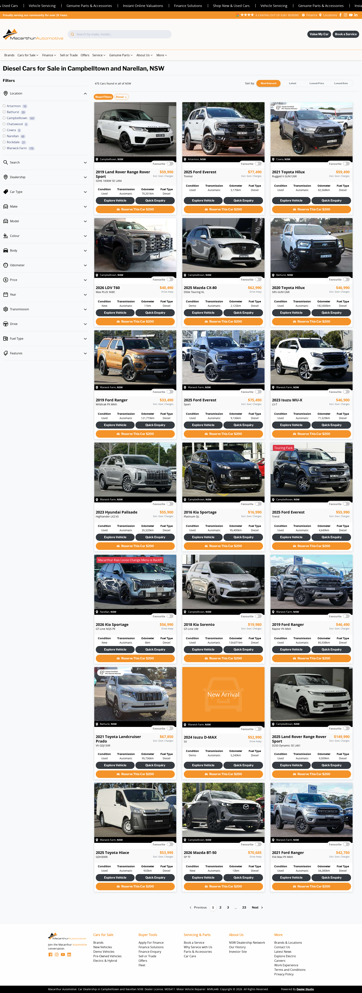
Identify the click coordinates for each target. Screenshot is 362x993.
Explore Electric (285, 956)
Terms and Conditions (290, 970)
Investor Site (238, 952)
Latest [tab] (292, 83)
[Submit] (72, 34)
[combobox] (120, 34)
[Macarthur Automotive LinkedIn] (356, 15)
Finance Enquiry (150, 952)
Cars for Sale (26, 55)
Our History (237, 947)
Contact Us (282, 947)
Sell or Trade (69, 55)
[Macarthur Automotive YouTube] (351, 15)
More (160, 55)
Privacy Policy (284, 974)
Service (97, 55)
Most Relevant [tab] (268, 83)
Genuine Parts (119, 55)
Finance (311, 15)
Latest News (282, 952)
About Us (143, 55)
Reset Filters (103, 96)
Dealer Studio (305, 989)
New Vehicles (102, 947)
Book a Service (346, 34)
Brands (9, 55)
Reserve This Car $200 (137, 209)
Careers (279, 961)
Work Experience (286, 965)
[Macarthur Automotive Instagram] (346, 15)
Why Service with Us (198, 947)
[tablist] (304, 83)
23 (244, 907)
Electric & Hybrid (105, 961)
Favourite (159, 163)
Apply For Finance (151, 942)
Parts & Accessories (198, 952)
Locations (330, 15)
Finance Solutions (151, 947)
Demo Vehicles (103, 952)
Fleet (142, 965)
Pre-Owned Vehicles (107, 956)
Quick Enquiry (155, 200)
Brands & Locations (288, 942)
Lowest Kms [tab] (341, 83)
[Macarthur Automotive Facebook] (341, 15)
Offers (85, 55)
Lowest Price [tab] (317, 83)
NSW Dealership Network (247, 942)
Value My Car (319, 34)
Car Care (190, 956)
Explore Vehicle (115, 200)
